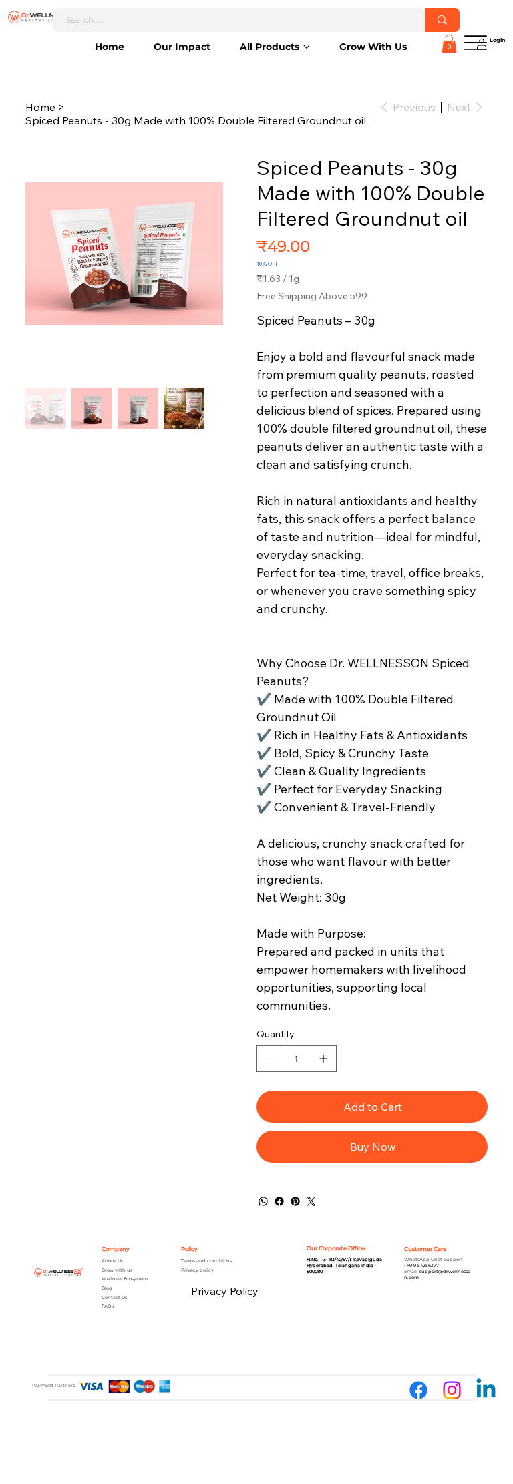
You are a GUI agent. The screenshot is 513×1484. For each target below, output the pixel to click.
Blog (107, 1288)
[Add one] (323, 1058)
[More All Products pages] (306, 46)
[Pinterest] (295, 1201)
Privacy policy (197, 1270)
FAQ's (108, 1306)
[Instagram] (452, 1390)
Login (497, 40)
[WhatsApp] (263, 1201)
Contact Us (114, 1297)
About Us (112, 1261)
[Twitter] (311, 1201)
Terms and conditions (206, 1261)
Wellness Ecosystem (125, 1279)
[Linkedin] (486, 1390)
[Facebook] (279, 1201)
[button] (449, 44)
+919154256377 (423, 1265)
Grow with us (117, 1270)
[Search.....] (442, 20)
